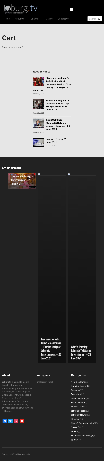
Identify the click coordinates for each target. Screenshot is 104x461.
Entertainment (78, 398)
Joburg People (78, 411)
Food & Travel (77, 406)
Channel (35, 19)
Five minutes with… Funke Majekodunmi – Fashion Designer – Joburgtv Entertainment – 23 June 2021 (52, 348)
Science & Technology (82, 435)
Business (75, 390)
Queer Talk (76, 427)
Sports (74, 440)
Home (7, 19)
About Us (19, 19)
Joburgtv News (78, 415)
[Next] (99, 255)
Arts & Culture (78, 382)
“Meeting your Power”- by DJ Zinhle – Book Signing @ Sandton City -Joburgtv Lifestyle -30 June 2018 (52, 84)
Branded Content (79, 386)
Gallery (49, 19)
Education (76, 394)
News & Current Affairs (82, 423)
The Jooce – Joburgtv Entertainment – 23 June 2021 (22, 180)
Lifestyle (75, 419)
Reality (74, 431)
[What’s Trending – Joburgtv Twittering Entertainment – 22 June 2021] (82, 268)
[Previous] (5, 255)
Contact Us (63, 19)
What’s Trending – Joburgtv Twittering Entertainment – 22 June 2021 (81, 352)
